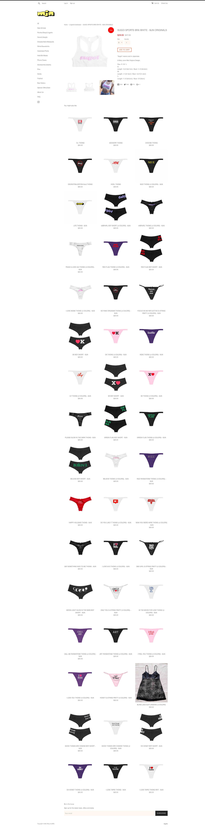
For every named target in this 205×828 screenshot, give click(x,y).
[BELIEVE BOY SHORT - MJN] (80, 460)
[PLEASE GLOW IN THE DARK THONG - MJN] (80, 419)
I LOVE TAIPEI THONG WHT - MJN (151, 790)
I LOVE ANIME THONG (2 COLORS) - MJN (80, 311)
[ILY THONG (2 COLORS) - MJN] (80, 377)
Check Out (164, 3)
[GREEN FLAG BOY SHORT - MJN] (116, 419)
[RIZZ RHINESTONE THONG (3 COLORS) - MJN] (151, 460)
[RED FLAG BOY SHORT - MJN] (151, 248)
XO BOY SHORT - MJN (116, 396)
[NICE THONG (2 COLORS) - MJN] (151, 166)
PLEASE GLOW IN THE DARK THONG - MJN (80, 437)
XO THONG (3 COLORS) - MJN (151, 396)
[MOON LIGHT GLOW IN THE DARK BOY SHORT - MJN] (80, 592)
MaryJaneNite (50, 823)
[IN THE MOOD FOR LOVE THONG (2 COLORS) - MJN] (151, 592)
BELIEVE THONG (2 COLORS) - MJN (116, 479)
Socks (39, 74)
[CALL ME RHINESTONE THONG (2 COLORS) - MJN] (80, 635)
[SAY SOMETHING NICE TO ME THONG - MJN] (80, 548)
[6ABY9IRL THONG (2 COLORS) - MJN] (151, 207)
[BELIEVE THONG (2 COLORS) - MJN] (116, 460)
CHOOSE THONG (151, 143)
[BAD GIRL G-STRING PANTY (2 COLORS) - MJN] (151, 548)
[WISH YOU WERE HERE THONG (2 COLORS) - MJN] (151, 504)
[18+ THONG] (80, 124)
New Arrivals (41, 28)
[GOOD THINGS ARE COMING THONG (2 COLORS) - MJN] (116, 727)
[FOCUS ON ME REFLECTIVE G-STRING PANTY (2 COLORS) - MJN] (151, 292)
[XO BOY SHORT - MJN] (116, 377)
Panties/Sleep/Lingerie (45, 32)
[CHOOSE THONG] (151, 124)
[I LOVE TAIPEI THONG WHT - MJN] (151, 771)
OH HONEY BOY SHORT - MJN (151, 746)
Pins (38, 69)
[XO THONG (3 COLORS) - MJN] (151, 377)
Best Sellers (41, 83)
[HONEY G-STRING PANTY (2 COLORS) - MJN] (116, 679)
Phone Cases (41, 60)
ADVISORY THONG (115, 143)
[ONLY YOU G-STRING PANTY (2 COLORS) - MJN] (116, 592)
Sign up (72, 3)
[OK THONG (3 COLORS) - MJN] (116, 336)
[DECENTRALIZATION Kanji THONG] (80, 166)
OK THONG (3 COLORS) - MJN (116, 354)
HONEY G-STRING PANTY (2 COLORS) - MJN (116, 698)
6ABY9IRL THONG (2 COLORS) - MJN (151, 226)
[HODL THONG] (116, 166)
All (38, 23)
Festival (40, 78)
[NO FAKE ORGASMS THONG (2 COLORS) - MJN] (116, 292)
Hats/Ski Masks (42, 55)
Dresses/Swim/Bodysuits (45, 42)
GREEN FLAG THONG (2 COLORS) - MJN (151, 437)
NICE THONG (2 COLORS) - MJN (151, 184)
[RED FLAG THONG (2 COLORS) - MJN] (116, 248)
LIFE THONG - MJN (80, 226)
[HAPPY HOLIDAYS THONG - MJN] (80, 504)
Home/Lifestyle (42, 37)
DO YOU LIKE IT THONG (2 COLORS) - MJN (116, 522)
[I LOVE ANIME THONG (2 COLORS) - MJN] (80, 292)
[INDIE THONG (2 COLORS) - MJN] (151, 336)
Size (118, 39)
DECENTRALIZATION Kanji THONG (80, 184)
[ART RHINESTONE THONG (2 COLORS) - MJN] (116, 635)
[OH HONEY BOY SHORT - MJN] (151, 727)
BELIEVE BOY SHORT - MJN (80, 479)
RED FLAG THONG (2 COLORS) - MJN (115, 267)
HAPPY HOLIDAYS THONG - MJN (80, 522)
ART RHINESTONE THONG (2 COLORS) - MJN (116, 654)
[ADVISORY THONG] (116, 124)
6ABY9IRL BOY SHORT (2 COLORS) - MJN (115, 226)
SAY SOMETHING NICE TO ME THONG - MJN (80, 566)
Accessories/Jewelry (44, 65)
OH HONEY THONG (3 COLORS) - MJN (80, 790)
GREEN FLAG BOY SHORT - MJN (115, 437)
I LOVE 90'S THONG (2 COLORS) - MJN (116, 566)
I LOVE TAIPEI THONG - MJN (116, 790)
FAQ (38, 97)
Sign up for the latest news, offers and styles (79, 808)
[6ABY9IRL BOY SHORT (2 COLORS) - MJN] (116, 207)
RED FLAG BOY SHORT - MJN (151, 267)
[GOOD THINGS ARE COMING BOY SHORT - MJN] (80, 727)
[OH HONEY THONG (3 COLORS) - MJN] (80, 771)
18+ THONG (80, 143)
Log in (66, 3)
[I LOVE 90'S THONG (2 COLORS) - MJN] (116, 548)
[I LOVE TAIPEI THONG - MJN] (116, 771)
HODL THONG (116, 184)
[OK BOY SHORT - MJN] (80, 336)
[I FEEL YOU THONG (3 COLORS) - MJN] (151, 635)
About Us (40, 92)
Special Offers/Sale (43, 88)
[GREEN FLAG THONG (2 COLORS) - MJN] (151, 419)
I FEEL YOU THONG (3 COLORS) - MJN (151, 654)
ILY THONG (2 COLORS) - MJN (80, 396)
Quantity (126, 39)
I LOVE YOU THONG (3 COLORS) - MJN (80, 698)
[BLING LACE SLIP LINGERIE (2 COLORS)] (151, 682)
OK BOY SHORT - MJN (80, 354)
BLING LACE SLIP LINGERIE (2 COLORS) (151, 705)
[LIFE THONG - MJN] (80, 207)
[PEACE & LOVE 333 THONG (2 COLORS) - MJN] (80, 248)
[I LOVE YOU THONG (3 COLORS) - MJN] (80, 679)
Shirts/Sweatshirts (43, 46)
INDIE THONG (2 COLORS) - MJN (151, 354)
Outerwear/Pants (43, 51)
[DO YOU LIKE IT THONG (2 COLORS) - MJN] (116, 504)
